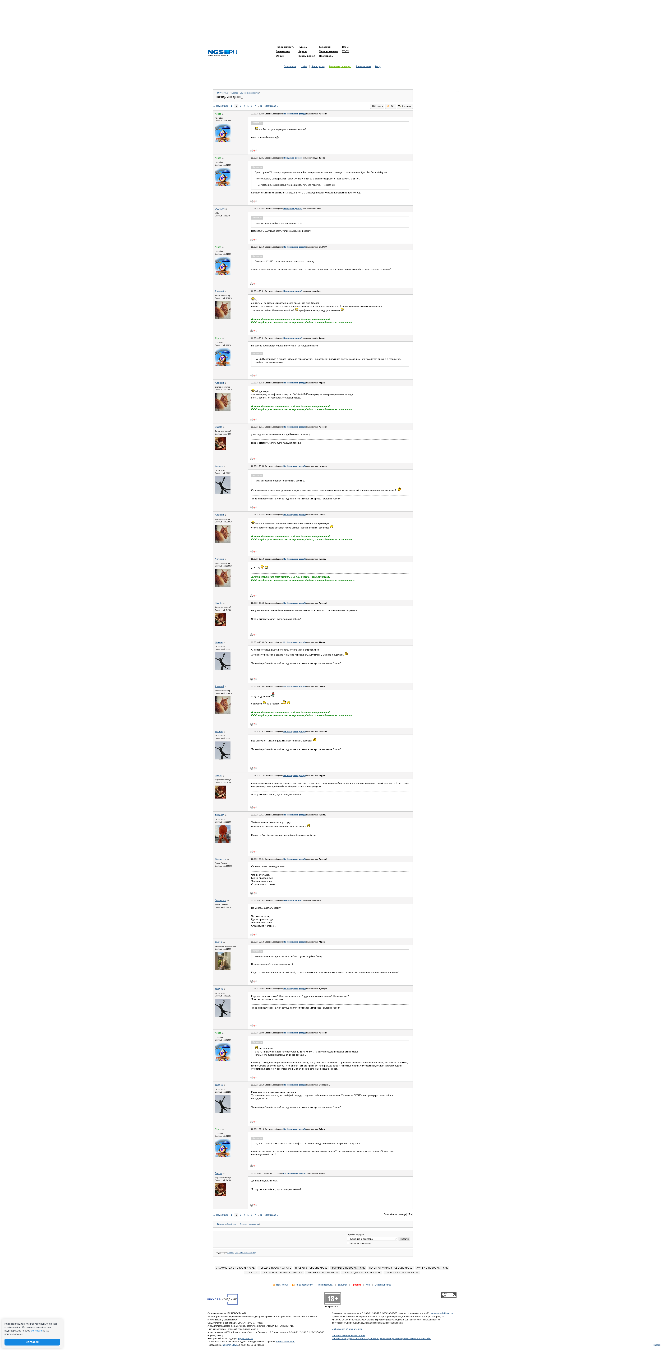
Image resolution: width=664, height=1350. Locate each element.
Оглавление (290, 66)
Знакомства (283, 51)
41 (261, 106)
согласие (36, 1330)
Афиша (302, 51)
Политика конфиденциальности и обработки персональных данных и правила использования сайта (381, 1338)
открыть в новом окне (360, 1243)
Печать (379, 106)
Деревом (406, 106)
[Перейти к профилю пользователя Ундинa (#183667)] (222, 969)
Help (368, 1284)
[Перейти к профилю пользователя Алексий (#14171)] (222, 318)
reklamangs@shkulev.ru (441, 1313)
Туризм (302, 46)
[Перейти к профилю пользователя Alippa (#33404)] (222, 141)
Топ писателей (325, 1284)
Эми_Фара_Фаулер (247, 1253)
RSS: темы (282, 1284)
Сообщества (232, 93)
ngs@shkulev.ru (245, 1338)
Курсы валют (306, 55)
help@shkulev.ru (230, 1345)
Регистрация (318, 66)
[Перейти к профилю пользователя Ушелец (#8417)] (222, 493)
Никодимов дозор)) (292, 158)
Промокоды (326, 55)
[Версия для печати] (251, 150)
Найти (304, 66)
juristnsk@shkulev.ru (285, 1341)
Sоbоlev (230, 1253)
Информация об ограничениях (347, 1329)
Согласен (32, 1342)
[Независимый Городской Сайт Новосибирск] (222, 53)
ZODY (345, 51)
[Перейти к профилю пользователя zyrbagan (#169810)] (222, 842)
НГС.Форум (221, 93)
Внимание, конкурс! (340, 66)
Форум (280, 55)
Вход (378, 66)
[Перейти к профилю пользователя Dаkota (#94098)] (220, 449)
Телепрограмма (328, 51)
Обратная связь (383, 1284)
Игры (345, 46)
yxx (236, 1253)
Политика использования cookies (348, 1335)
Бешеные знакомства (249, 93)
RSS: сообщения (304, 1284)
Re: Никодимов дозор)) (294, 114)
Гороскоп (324, 46)
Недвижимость (285, 46)
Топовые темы (363, 66)
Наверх (657, 1345)
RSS (392, 106)
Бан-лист (342, 1284)
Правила (356, 1284)
